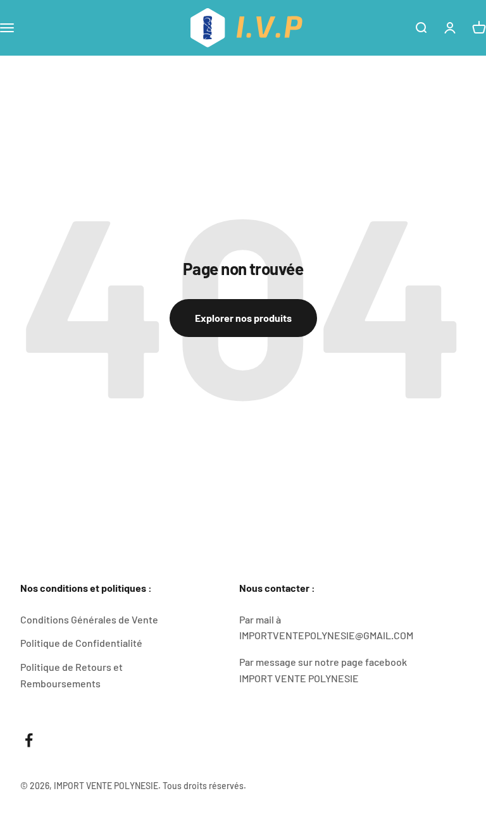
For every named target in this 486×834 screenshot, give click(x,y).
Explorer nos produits (243, 318)
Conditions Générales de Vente (89, 619)
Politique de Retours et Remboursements (71, 675)
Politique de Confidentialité (81, 643)
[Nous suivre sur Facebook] (28, 740)
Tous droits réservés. (204, 785)
